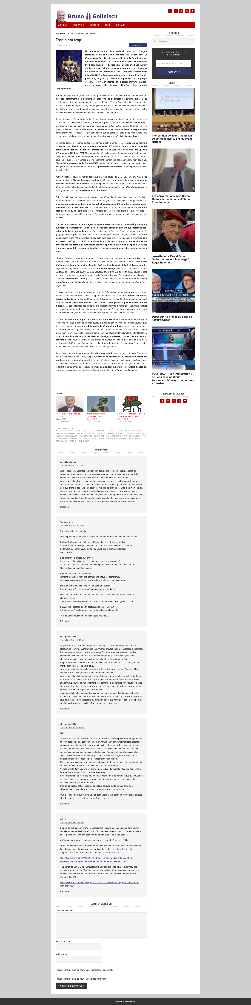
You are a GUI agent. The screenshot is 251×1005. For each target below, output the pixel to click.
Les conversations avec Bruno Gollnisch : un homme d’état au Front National (171, 199)
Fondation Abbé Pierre (111, 436)
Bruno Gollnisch (94, 433)
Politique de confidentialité (125, 1001)
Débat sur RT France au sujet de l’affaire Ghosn (172, 318)
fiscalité (96, 436)
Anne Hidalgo (107, 431)
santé (114, 438)
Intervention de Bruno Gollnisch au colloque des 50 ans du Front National (172, 139)
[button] (69, 66)
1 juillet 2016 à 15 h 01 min (72, 525)
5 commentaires (138, 45)
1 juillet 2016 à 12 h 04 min (72, 465)
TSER (72, 441)
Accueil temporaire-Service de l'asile (83, 431)
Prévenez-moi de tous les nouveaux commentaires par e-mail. (84, 969)
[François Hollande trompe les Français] (70, 404)
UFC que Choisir (82, 441)
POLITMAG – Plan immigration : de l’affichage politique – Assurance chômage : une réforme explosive (173, 378)
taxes (67, 441)
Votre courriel (62, 953)
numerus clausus (86, 438)
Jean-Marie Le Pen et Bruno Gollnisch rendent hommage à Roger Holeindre (171, 259)
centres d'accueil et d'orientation (122, 433)
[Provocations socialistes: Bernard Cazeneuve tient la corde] (132, 404)
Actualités (72, 428)
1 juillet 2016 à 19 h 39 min (72, 727)
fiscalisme (87, 436)
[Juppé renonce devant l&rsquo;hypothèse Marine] (101, 404)
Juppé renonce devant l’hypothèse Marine (96, 415)
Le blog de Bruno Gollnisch (90, 15)
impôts (143, 436)
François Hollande (130, 436)
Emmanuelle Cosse (73, 436)
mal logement (62, 438)
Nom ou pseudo (64, 941)
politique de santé (103, 438)
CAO (104, 433)
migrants (73, 438)
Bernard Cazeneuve (77, 433)
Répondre (64, 506)
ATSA (65, 433)
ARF (115, 431)
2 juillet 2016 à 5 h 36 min (72, 822)
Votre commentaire (64, 910)
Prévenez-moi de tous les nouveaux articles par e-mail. (81, 978)
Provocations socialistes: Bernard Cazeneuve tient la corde (131, 415)
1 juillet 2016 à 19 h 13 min (72, 639)
